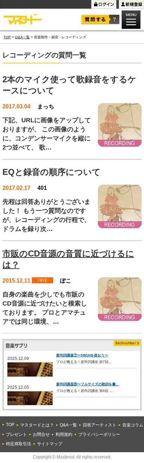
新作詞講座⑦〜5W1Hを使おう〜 (82, 355)
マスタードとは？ (37, 425)
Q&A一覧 (22, 37)
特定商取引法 (18, 443)
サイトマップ (49, 443)
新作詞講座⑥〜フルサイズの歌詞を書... (87, 384)
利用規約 (64, 434)
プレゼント (16, 434)
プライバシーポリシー (99, 434)
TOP (7, 37)
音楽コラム (132, 425)
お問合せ (41, 434)
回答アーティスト (99, 425)
